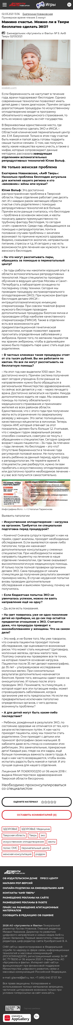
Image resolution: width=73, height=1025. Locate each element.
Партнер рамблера (32, 1008)
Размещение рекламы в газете (25, 902)
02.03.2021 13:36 (11, 14)
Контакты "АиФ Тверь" (19, 892)
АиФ (26, 509)
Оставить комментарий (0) (37, 814)
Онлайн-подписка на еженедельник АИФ (33, 888)
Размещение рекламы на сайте (26, 897)
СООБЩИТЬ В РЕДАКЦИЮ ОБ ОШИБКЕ (28, 915)
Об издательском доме (20, 878)
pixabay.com (9, 87)
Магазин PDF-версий (18, 883)
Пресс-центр (49, 878)
